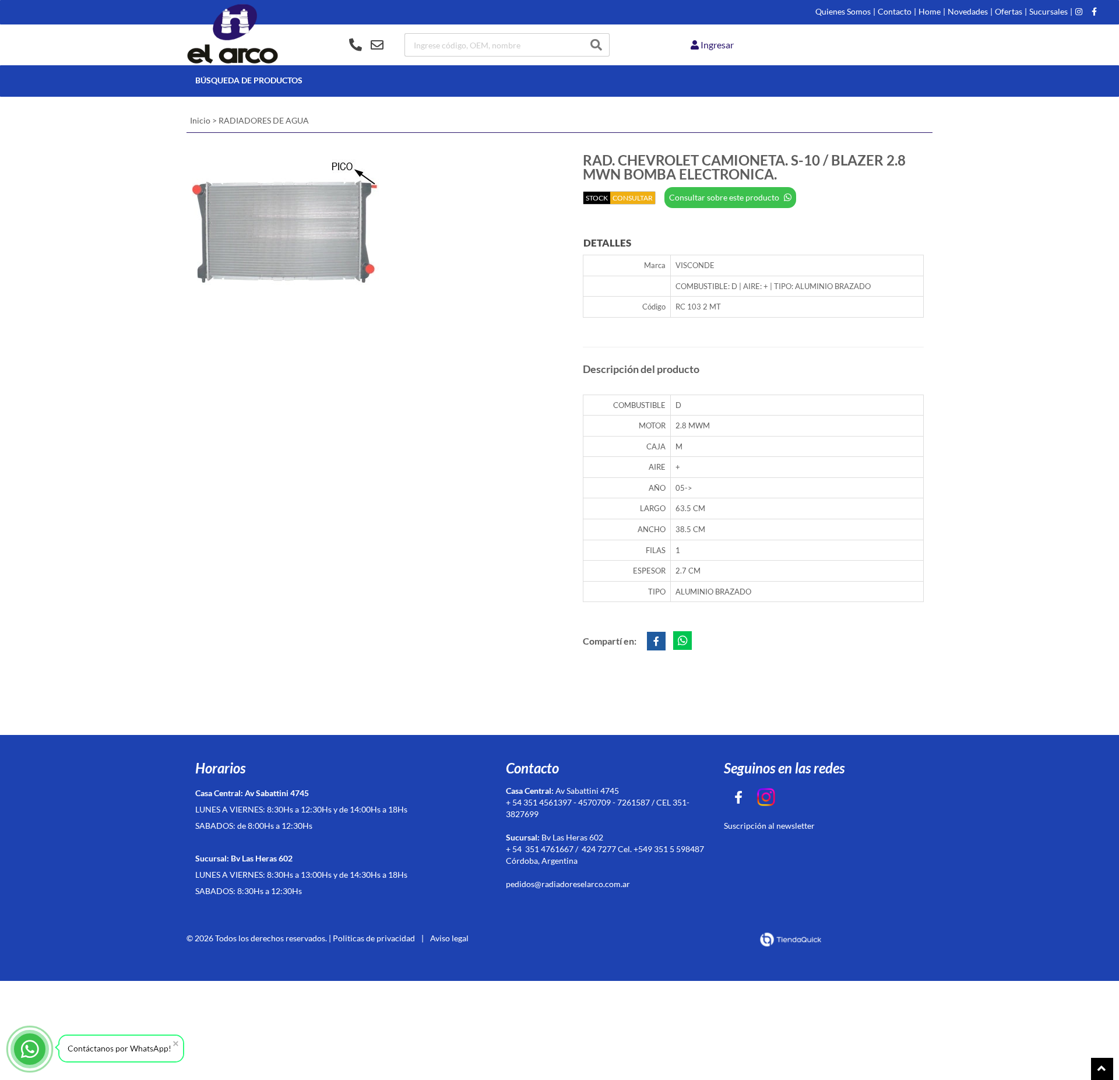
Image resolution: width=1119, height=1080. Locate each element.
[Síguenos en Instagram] (1078, 12)
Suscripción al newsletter (769, 826)
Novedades (968, 12)
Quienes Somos (843, 12)
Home (930, 12)
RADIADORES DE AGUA (264, 120)
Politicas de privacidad (374, 938)
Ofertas (1008, 12)
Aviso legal (449, 938)
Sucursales (1048, 12)
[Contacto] (366, 45)
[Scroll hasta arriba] (1102, 1069)
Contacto (895, 12)
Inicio (200, 120)
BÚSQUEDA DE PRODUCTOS (248, 80)
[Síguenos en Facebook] (1094, 12)
